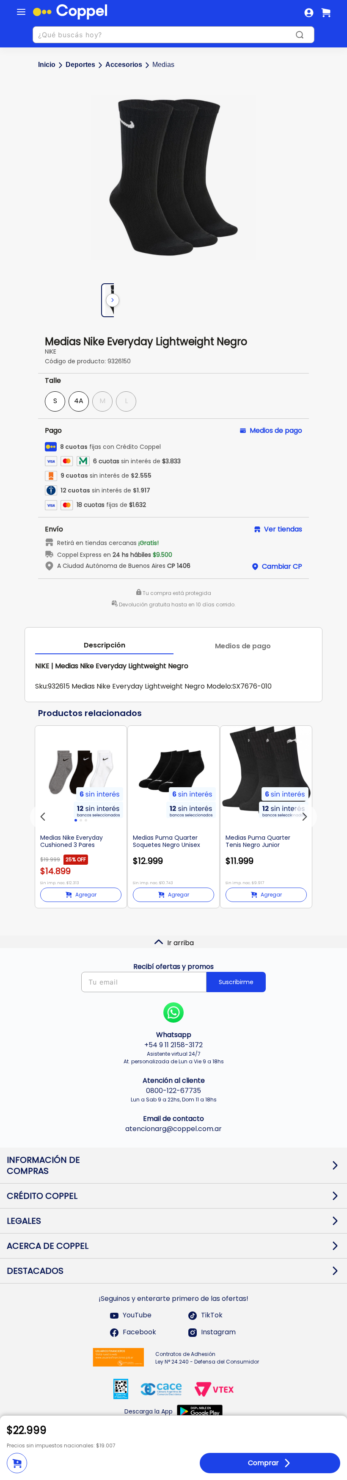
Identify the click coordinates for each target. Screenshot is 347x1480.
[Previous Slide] (42, 817)
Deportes (80, 64)
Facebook (139, 1332)
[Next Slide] (304, 817)
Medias (163, 64)
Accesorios (123, 64)
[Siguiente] (112, 300)
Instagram (218, 1332)
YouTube (137, 1315)
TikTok (212, 1315)
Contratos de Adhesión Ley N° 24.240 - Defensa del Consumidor (207, 1357)
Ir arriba (180, 943)
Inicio (46, 64)
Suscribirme (236, 982)
